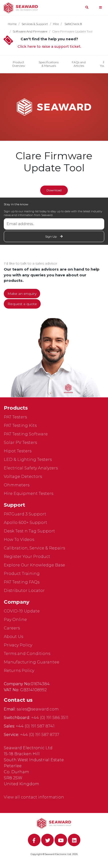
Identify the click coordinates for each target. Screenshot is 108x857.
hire (56, 24)
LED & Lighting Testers (28, 459)
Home (12, 24)
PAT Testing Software (26, 434)
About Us (13, 636)
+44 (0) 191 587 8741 (35, 726)
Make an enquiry (22, 293)
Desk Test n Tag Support (29, 531)
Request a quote (22, 304)
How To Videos (19, 539)
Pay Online (15, 619)
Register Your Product (27, 556)
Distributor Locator (24, 590)
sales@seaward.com (38, 709)
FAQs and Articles (79, 64)
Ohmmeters (16, 485)
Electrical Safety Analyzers (31, 468)
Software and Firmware (30, 31)
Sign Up (51, 236)
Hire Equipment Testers (28, 493)
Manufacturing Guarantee (31, 662)
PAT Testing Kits (20, 425)
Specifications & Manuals (49, 64)
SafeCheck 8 (73, 24)
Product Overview (18, 64)
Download (54, 190)
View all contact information (34, 797)
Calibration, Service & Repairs (34, 548)
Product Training (22, 573)
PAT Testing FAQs (21, 582)
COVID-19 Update (22, 611)
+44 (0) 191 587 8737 (39, 734)
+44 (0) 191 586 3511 (49, 717)
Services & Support (35, 24)
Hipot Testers (17, 451)
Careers (12, 628)
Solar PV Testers (20, 442)
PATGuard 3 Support (25, 514)
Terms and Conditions (27, 653)
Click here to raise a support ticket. (49, 46)
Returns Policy (19, 670)
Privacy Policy (18, 645)
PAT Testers (15, 417)
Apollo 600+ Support (25, 522)
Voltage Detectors (23, 476)
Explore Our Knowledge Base (34, 565)
